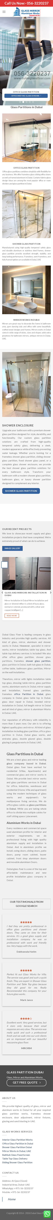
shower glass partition (38, 660)
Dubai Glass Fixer (38, 1213)
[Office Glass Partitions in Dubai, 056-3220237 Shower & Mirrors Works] (26, 12)
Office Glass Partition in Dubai (17, 1143)
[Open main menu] (4, 11)
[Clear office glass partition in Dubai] (26, 137)
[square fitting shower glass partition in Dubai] (26, 214)
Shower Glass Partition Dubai (17, 1147)
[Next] (50, 592)
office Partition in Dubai (28, 694)
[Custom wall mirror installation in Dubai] (26, 290)
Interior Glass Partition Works (17, 1139)
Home (11, 1199)
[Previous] (2, 592)
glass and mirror (26, 727)
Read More (12, 616)
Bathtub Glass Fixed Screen (16, 1154)
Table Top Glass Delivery (14, 1158)
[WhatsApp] (47, 1213)
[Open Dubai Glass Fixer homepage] (26, 61)
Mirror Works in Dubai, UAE (16, 1151)
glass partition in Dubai (14, 664)
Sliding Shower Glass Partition (17, 1162)
